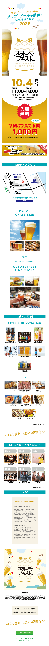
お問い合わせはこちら (25, 633)
